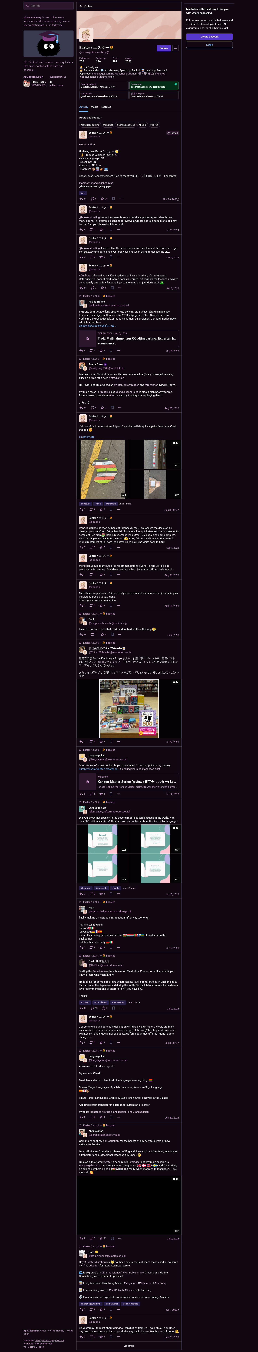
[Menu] (175, 48)
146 (98, 61)
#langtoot (108, 125)
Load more (129, 1345)
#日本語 (154, 124)
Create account (210, 36)
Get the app (48, 1340)
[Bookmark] (113, 199)
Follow (164, 48)
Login (209, 44)
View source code (43, 1343)
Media (94, 107)
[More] (121, 199)
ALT (124, 495)
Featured (106, 107)
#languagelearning (90, 125)
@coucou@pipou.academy (92, 52)
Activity (83, 107)
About (43, 1330)
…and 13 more (128, 888)
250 (81, 61)
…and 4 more (133, 1002)
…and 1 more (125, 504)
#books (142, 125)
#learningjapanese (126, 125)
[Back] (80, 6)
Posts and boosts (89, 117)
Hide (175, 443)
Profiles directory (55, 1330)
